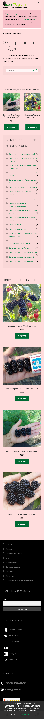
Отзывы (9, 571)
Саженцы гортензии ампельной (22, 154)
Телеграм (25, 19)
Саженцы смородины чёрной (21, 261)
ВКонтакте (13, 635)
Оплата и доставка (14, 553)
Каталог (9, 549)
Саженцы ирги (15, 224)
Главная (8, 33)
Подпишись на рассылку (14, 14)
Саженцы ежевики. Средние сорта (23, 199)
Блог (8, 558)
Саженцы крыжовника (18, 229)
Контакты (10, 576)
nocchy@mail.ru (13, 689)
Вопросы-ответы (13, 567)
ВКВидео (12, 653)
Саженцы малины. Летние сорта (22, 248)
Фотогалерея (11, 562)
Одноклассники (15, 629)
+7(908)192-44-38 (15, 683)
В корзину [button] (11, 127)
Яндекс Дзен (14, 641)
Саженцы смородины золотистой (23, 252)
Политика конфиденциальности (19, 580)
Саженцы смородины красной (21, 257)
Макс (34, 19)
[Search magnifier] (36, 70)
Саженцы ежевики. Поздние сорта (23, 187)
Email (4, 599)
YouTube (12, 647)
